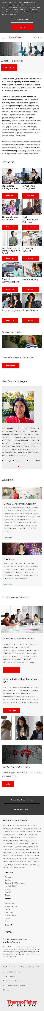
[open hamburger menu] (3, 37)
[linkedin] (11, 932)
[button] (22, 20)
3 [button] (25, 466)
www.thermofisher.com (11, 942)
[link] (8, 877)
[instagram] (7, 932)
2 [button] (22, 466)
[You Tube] (9, 932)
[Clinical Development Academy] (22, 513)
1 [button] (18, 466)
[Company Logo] (15, 38)
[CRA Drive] (22, 564)
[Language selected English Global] (35, 37)
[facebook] (5, 932)
